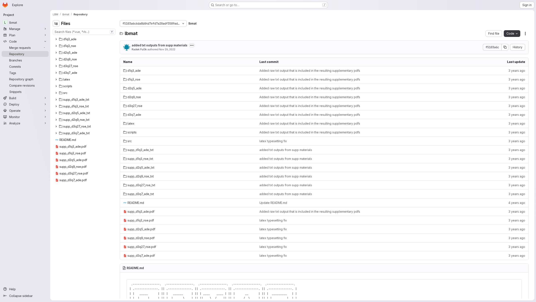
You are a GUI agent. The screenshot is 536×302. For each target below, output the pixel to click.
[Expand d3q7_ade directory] (56, 72)
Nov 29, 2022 (167, 49)
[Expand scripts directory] (56, 86)
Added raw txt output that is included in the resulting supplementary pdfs (309, 70)
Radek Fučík (139, 49)
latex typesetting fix (273, 141)
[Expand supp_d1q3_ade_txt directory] (56, 99)
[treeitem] (85, 39)
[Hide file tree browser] (56, 23)
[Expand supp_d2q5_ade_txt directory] (56, 113)
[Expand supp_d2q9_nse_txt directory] (56, 119)
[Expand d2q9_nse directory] (56, 59)
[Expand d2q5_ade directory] (56, 52)
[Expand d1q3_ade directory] (56, 39)
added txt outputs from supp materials (159, 45)
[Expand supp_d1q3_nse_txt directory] (56, 106)
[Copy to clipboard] (516, 284)
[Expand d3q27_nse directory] (56, 66)
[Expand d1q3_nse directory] (56, 45)
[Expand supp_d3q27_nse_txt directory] (56, 126)
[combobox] (84, 32)
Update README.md (273, 202)
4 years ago (516, 202)
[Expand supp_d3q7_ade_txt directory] (56, 133)
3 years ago (517, 70)
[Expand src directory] (56, 92)
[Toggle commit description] (192, 45)
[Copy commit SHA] (505, 47)
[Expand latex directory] (56, 79)
